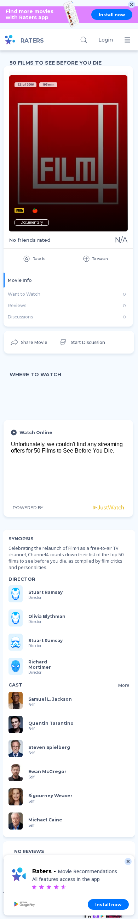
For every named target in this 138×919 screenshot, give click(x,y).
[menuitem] (28, 342)
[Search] (83, 40)
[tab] (68, 280)
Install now (112, 14)
